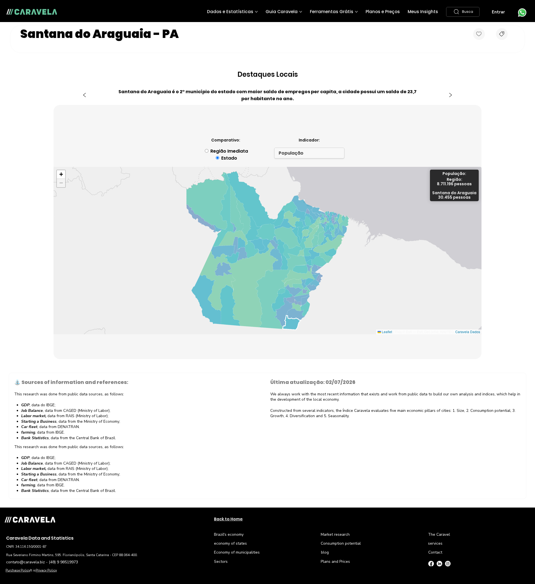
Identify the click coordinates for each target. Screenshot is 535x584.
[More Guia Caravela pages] (300, 11)
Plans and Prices (335, 561)
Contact (435, 552)
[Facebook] (431, 563)
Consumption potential (341, 543)
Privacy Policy (46, 570)
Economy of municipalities (237, 552)
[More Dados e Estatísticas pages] (256, 11)
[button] (463, 12)
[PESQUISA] (502, 34)
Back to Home (228, 519)
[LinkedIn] (439, 563)
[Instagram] (448, 563)
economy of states (230, 543)
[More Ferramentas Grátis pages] (356, 11)
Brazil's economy (229, 534)
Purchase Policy (18, 570)
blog (325, 552)
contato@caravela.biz (25, 562)
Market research (335, 534)
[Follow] (479, 34)
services (435, 543)
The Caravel (439, 534)
